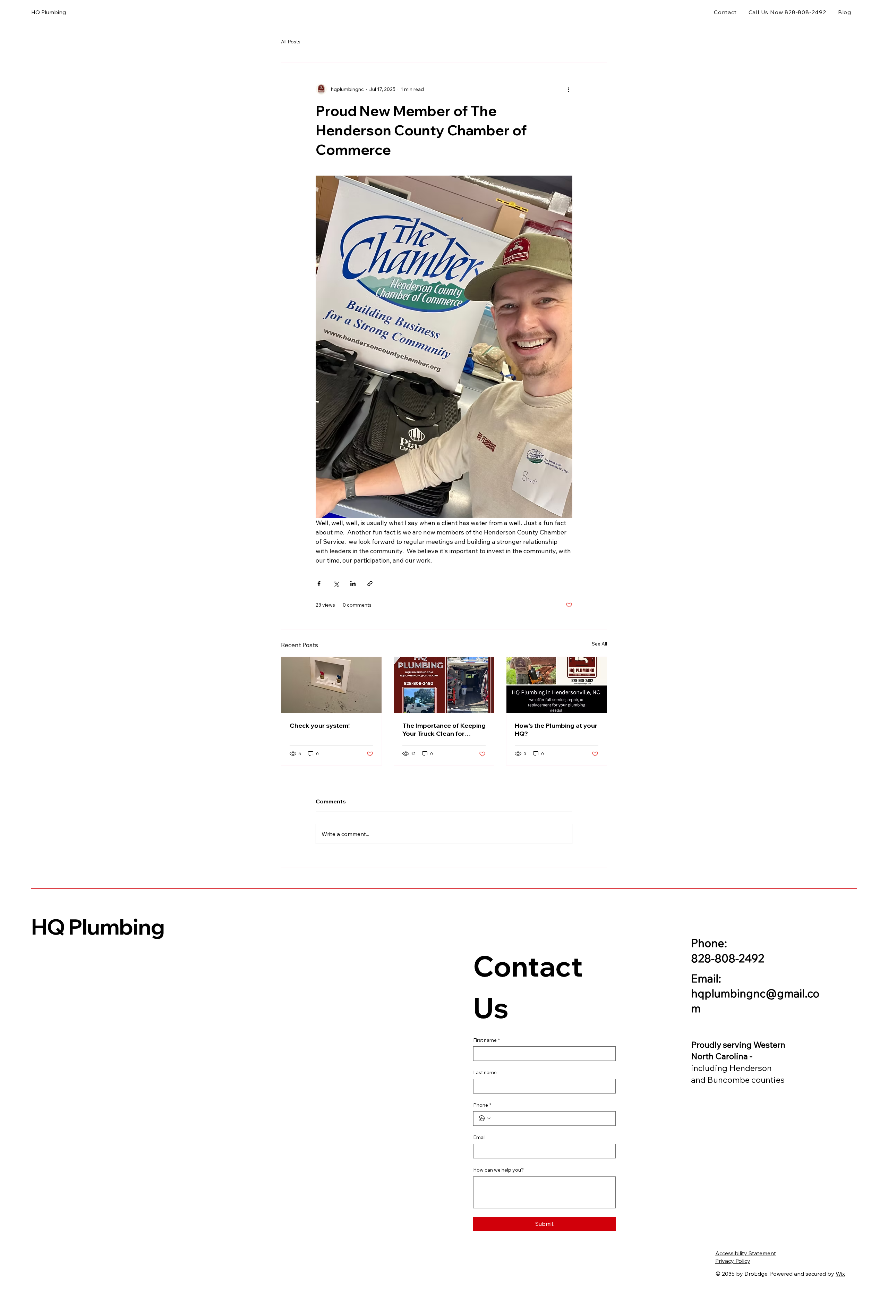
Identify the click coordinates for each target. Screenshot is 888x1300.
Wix (840, 1273)
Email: (706, 978)
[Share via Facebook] (319, 583)
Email (479, 1137)
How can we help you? (498, 1170)
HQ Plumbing (97, 926)
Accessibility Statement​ (745, 1253)
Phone (482, 1105)
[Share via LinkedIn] (353, 583)
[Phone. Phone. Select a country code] (485, 1118)
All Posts (290, 42)
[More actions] (568, 89)
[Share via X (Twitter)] (336, 583)
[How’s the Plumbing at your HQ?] (556, 685)
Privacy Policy (732, 1260)
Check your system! (320, 725)
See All (599, 644)
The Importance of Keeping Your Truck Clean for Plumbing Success (444, 729)
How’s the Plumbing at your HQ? (556, 729)
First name (486, 1040)
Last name (485, 1072)
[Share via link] (370, 583)
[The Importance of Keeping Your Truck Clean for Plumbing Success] (444, 685)
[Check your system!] (331, 685)
